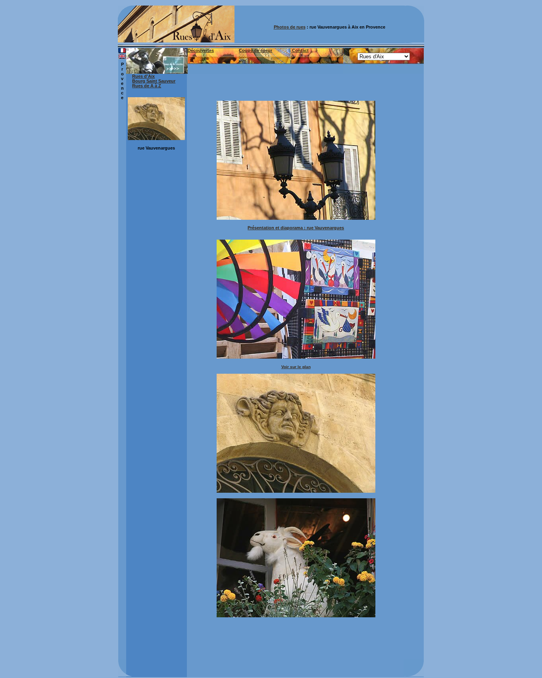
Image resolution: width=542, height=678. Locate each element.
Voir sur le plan (296, 367)
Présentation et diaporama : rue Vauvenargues (296, 227)
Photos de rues (290, 27)
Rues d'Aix (143, 76)
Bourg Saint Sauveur (153, 81)
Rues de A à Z (146, 85)
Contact (300, 50)
